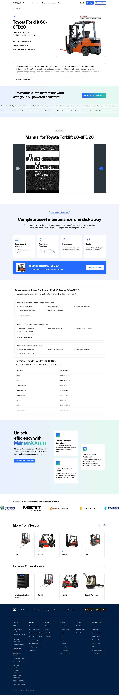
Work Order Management (16, 666)
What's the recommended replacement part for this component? (61, 110)
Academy (63, 632)
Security (94, 625)
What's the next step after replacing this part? (40, 106)
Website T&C (96, 654)
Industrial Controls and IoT (19, 635)
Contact (78, 632)
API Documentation (65, 654)
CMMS (15, 625)
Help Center (79, 625)
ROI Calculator (64, 650)
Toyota (18, 8)
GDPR (93, 647)
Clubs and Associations (35, 632)
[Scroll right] (104, 525)
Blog (61, 636)
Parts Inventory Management (17, 648)
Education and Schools (35, 636)
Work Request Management (17, 676)
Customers (24, 610)
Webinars (63, 643)
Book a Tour (100, 3)
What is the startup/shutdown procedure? (92, 110)
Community (63, 647)
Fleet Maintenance (34, 643)
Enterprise (46, 3)
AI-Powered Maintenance (16, 671)
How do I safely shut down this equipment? (67, 106)
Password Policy (97, 640)
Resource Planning (18, 680)
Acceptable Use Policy (98, 650)
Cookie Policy (96, 643)
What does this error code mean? (90, 106)
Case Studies (64, 625)
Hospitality (32, 650)
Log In (82, 3)
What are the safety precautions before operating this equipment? (24, 110)
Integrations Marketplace (16, 640)
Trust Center (95, 629)
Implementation (80, 629)
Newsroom (48, 636)
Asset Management (18, 644)
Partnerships (48, 632)
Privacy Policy (96, 636)
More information (24, 79)
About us (47, 625)
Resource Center (65, 629)
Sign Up (89, 3)
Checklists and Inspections (17, 654)
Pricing (53, 3)
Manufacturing (33, 625)
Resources (57, 610)
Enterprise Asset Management (17, 630)
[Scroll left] (99, 525)
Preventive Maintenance (20, 662)
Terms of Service (97, 632)
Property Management (35, 640)
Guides (62, 640)
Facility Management (35, 647)
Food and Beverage (34, 629)
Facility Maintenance (19, 658)
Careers (47, 629)
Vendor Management (19, 684)
